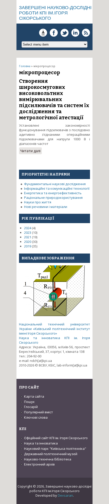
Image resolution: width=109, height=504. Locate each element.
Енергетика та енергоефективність (53, 193)
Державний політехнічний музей (50, 454)
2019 (27, 246)
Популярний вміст (38, 412)
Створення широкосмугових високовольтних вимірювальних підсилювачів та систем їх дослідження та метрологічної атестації (54, 99)
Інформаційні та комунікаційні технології (56, 188)
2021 (27, 237)
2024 (27, 228)
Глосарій (31, 406)
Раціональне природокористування (53, 197)
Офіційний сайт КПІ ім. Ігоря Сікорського (56, 438)
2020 (27, 241)
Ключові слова (36, 417)
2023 (27, 232)
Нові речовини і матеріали (45, 206)
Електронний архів (39, 464)
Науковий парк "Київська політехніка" (55, 448)
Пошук (29, 401)
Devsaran (65, 495)
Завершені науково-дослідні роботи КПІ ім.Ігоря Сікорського (55, 13)
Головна (24, 66)
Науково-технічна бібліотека (47, 459)
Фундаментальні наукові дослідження (55, 184)
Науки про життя (37, 202)
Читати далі (31, 151)
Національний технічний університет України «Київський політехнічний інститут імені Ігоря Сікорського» (54, 329)
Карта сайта (34, 396)
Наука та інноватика (41, 443)
